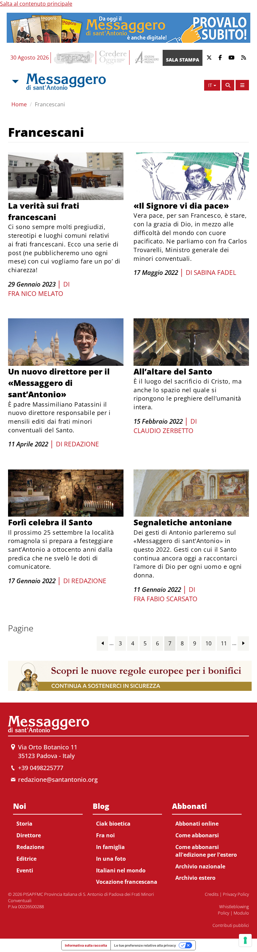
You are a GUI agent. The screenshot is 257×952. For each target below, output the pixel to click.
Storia (24, 823)
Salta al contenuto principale (36, 3)
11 (224, 643)
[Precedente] (102, 643)
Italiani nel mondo (121, 870)
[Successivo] (243, 643)
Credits (212, 894)
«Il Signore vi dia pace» (181, 205)
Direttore (28, 835)
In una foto (111, 858)
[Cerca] (228, 85)
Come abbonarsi (197, 835)
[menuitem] (48, 836)
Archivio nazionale (200, 866)
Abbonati (189, 806)
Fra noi (105, 835)
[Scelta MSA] (14, 81)
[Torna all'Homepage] (65, 81)
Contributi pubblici (230, 925)
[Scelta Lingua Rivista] (242, 85)
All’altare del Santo (173, 371)
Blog (101, 806)
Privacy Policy (236, 894)
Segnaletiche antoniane (183, 522)
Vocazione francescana (126, 881)
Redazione (81, 444)
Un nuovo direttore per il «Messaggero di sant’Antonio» (59, 383)
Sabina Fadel (215, 272)
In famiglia (110, 847)
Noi (19, 806)
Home (19, 104)
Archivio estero (195, 877)
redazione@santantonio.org (58, 779)
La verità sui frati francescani (43, 211)
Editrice (26, 858)
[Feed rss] (244, 58)
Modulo (241, 913)
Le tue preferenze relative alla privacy (145, 945)
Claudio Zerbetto (163, 430)
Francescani (50, 104)
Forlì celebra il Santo (50, 522)
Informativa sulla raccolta (86, 945)
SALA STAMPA (182, 60)
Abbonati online (197, 823)
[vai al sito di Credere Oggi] (113, 57)
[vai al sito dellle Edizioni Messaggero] (146, 58)
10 (208, 643)
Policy (223, 913)
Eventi (24, 870)
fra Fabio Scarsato (165, 599)
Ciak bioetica (113, 823)
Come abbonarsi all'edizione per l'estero (206, 850)
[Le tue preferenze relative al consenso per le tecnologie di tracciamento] (245, 940)
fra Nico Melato (35, 293)
